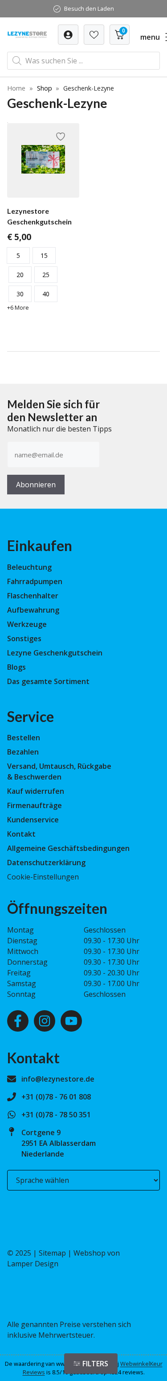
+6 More (18, 307)
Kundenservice (33, 820)
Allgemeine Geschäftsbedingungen (68, 848)
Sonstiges (24, 638)
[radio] (18, 255)
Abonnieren (36, 484)
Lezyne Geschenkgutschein (54, 653)
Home (16, 88)
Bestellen (23, 737)
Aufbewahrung (33, 610)
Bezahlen (23, 752)
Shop (44, 88)
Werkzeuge (27, 624)
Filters (95, 1364)
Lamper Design (32, 1264)
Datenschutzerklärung (46, 862)
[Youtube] (71, 1021)
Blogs (16, 667)
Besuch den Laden (89, 8)
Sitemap (52, 1253)
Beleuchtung (29, 567)
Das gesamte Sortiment (48, 681)
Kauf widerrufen (35, 791)
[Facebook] (18, 1021)
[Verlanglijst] (68, 35)
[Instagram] (44, 1021)
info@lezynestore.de (57, 1079)
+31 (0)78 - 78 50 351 (56, 1115)
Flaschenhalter (32, 596)
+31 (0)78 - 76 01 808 (56, 1097)
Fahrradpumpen (34, 581)
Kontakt (21, 834)
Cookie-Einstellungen (43, 877)
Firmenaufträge (34, 805)
